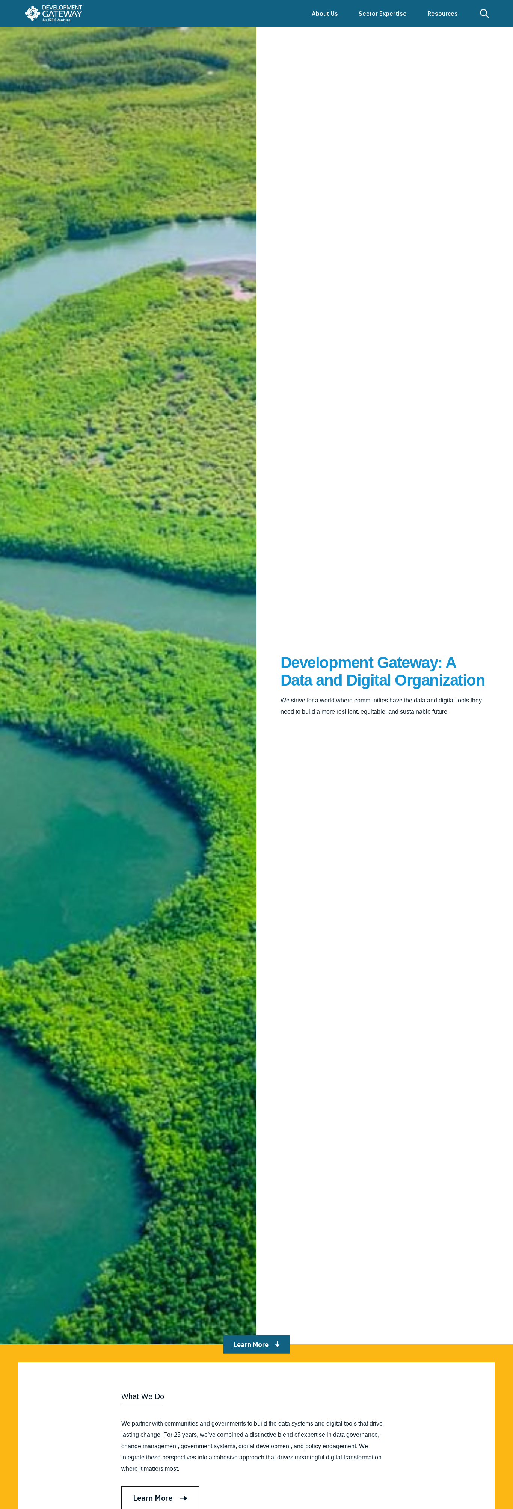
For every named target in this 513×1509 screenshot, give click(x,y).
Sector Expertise (383, 13)
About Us (325, 13)
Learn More (251, 1344)
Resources (442, 13)
